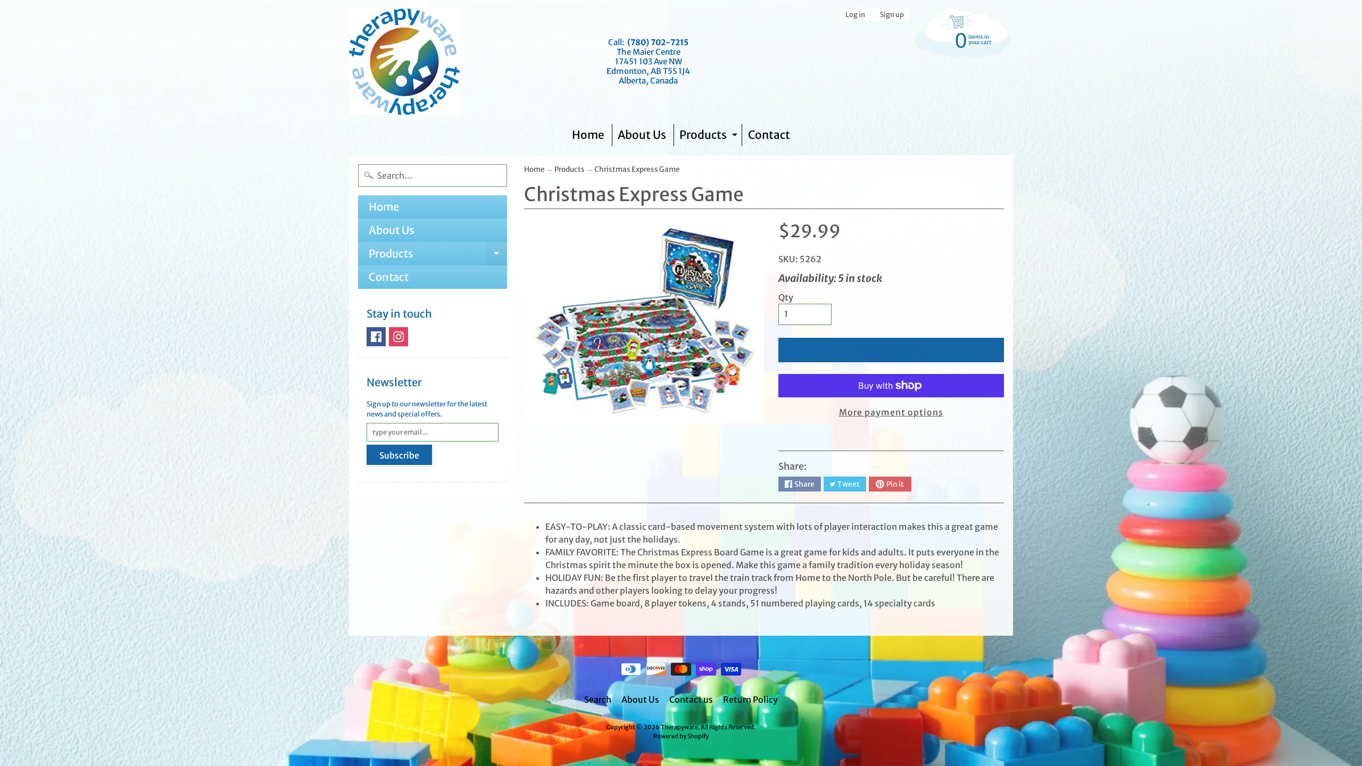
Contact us (691, 699)
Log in (855, 14)
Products (709, 137)
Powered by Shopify (681, 736)
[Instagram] (398, 336)
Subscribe (399, 455)
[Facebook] (376, 336)
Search (597, 699)
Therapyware (679, 727)
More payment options (891, 412)
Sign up (892, 14)
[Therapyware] (404, 62)
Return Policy (750, 699)
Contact (769, 135)
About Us (642, 135)
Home (588, 135)
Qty (785, 297)
